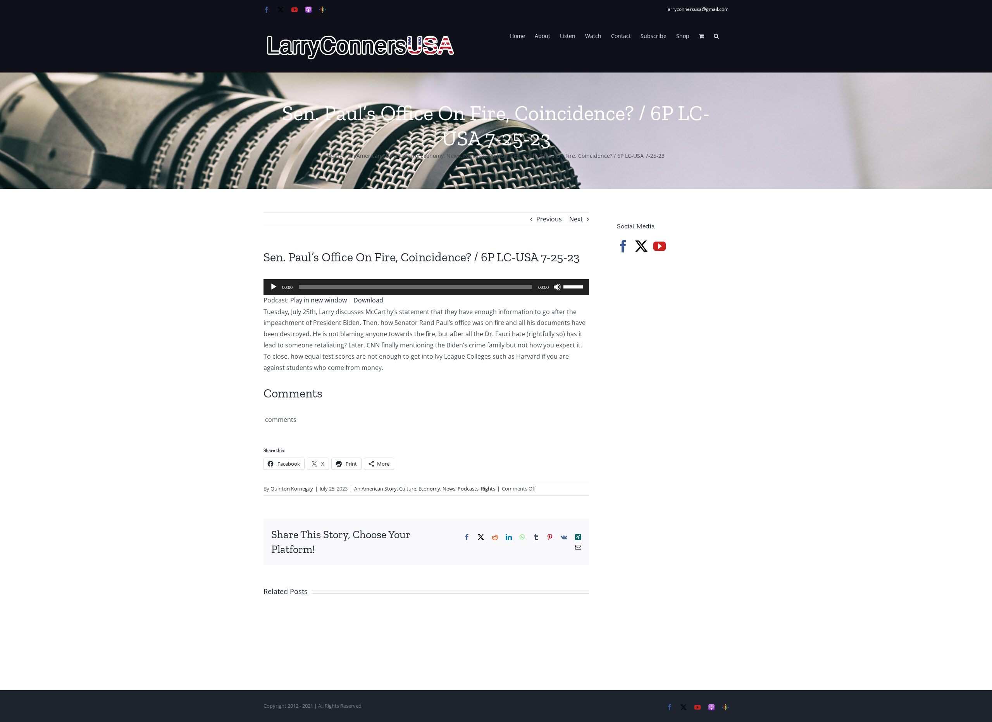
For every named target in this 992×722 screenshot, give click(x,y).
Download (368, 300)
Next (576, 219)
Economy (429, 488)
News (449, 488)
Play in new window (318, 300)
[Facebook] (623, 246)
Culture (407, 488)
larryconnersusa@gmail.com (697, 9)
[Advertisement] (675, 391)
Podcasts (468, 488)
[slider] (574, 286)
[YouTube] (659, 246)
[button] (716, 35)
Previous (549, 219)
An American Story (375, 488)
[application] (426, 287)
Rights (488, 488)
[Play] (273, 287)
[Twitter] (641, 246)
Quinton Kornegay (291, 488)
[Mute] (557, 287)
